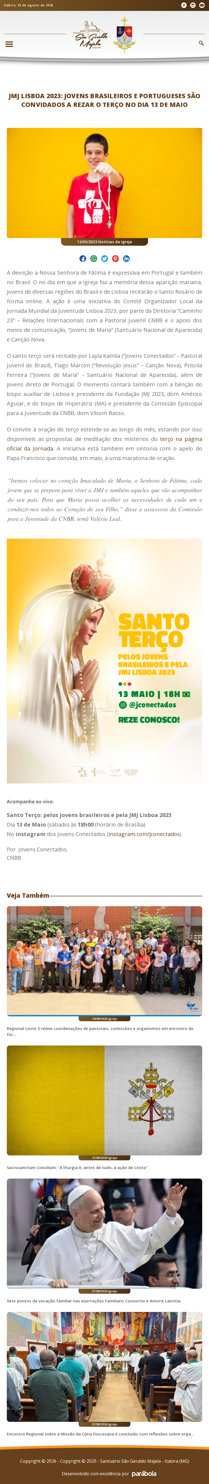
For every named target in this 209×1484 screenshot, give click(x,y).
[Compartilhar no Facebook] (82, 259)
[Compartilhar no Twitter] (104, 259)
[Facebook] (184, 5)
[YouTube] (202, 5)
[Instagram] (193, 5)
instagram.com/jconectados (144, 834)
